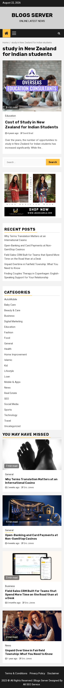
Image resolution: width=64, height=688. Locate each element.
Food (7, 337)
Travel (7, 420)
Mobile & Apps (12, 382)
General (8, 343)
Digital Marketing (13, 321)
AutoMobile (10, 299)
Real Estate (10, 393)
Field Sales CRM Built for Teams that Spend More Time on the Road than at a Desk (31, 594)
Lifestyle (9, 371)
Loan (7, 376)
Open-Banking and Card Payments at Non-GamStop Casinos (31, 536)
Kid (6, 365)
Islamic (8, 359)
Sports (8, 409)
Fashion (8, 332)
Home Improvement (15, 354)
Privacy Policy (37, 673)
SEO (6, 398)
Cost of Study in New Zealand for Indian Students (31, 124)
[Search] (59, 33)
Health (7, 348)
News (7, 387)
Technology (10, 415)
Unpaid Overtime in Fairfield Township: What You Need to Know (29, 652)
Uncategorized (12, 426)
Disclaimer (53, 673)
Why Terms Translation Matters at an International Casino (31, 481)
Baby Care (10, 304)
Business (9, 315)
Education (10, 115)
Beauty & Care (12, 310)
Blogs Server (32, 15)
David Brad (28, 133)
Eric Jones (29, 487)
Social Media (11, 404)
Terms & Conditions (16, 673)
